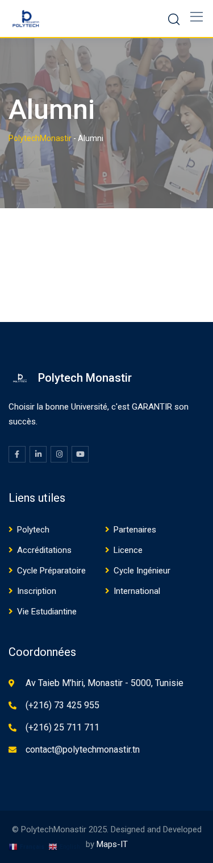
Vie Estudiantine (47, 611)
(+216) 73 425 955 (62, 705)
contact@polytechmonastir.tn (83, 749)
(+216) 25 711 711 (62, 727)
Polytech (33, 530)
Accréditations (44, 550)
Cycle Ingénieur (142, 570)
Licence (128, 550)
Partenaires (135, 530)
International (137, 591)
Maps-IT (112, 844)
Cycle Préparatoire (51, 570)
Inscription (36, 591)
